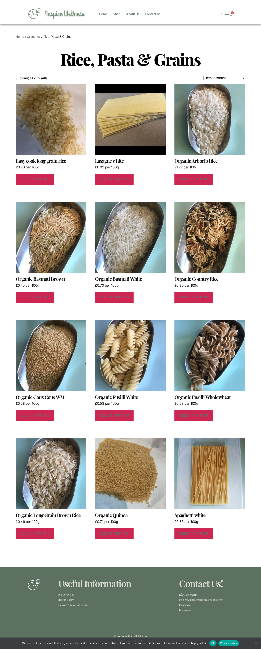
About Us (132, 14)
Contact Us (152, 14)
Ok (213, 643)
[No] (256, 643)
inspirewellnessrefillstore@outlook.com (201, 599)
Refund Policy (66, 599)
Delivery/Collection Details (73, 604)
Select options (34, 179)
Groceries (34, 37)
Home (103, 14)
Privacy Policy (66, 594)
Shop (117, 14)
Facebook (184, 604)
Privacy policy (228, 643)
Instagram (185, 610)
